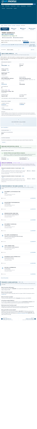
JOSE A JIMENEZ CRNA (9, 245)
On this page (3, 49)
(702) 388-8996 (33, 252)
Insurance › (4, 142)
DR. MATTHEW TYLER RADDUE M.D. (12, 202)
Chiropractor (18, 25)
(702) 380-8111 (33, 230)
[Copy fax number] (7, 42)
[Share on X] (32, 46)
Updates (15, 8)
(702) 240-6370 (33, 198)
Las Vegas (13, 25)
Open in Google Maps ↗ (4, 127)
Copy (8, 65)
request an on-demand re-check (23, 313)
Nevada (9, 25)
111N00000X (21, 104)
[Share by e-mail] (33, 46)
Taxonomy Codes (9, 8)
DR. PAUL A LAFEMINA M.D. (10, 267)
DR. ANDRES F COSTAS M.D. (11, 224)
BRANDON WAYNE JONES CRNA (11, 213)
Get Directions (26, 42)
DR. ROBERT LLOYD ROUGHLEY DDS (12, 191)
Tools (33, 49)
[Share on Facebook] (29, 46)
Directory (3, 8)
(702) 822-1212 (25, 40)
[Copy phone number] (28, 40)
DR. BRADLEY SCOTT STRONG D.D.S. (12, 256)
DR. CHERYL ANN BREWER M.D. (11, 234)
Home (2, 25)
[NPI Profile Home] (9, 1)
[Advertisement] (18, 16)
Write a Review (33, 42)
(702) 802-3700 (33, 241)
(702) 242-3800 (33, 263)
